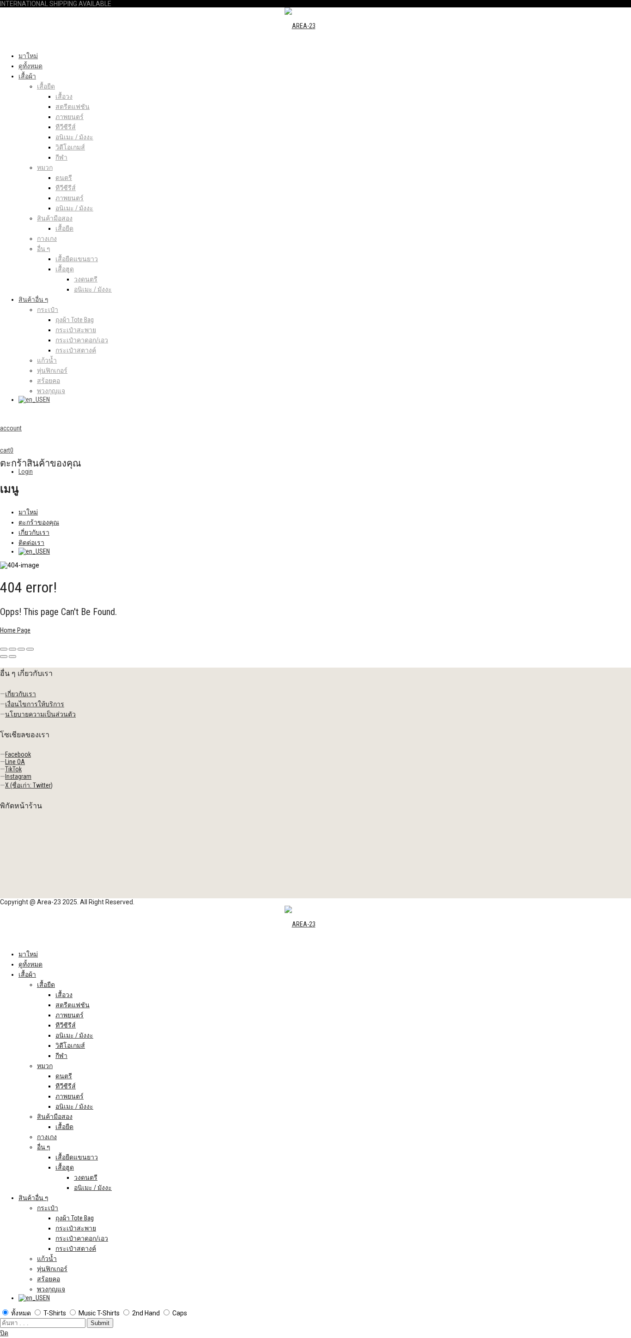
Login (25, 471)
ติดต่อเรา (31, 542)
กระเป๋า (47, 309)
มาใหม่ (28, 56)
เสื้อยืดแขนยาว (76, 259)
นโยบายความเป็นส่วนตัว (40, 714)
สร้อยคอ (48, 380)
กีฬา (61, 157)
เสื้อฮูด (64, 269)
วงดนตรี (85, 279)
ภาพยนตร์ (69, 116)
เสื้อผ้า (27, 76)
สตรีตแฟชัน (72, 106)
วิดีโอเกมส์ (70, 147)
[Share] (12, 649)
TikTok (13, 769)
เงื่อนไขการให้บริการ (34, 704)
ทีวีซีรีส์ (65, 127)
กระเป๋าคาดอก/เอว (81, 340)
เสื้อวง (64, 96)
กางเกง (47, 238)
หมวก (45, 167)
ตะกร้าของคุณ (38, 522)
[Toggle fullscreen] (21, 649)
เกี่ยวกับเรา (33, 532)
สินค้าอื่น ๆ (33, 299)
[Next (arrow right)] (12, 656)
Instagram (18, 776)
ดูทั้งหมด (30, 66)
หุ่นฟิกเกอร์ (52, 370)
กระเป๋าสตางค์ (75, 350)
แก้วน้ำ (47, 360)
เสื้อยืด (46, 86)
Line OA (15, 761)
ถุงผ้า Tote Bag (74, 319)
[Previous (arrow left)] (3, 656)
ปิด (4, 1333)
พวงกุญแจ (51, 390)
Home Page (15, 630)
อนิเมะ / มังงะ (74, 137)
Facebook (18, 754)
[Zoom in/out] (30, 649)
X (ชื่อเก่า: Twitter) (29, 785)
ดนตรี (63, 177)
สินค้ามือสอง (55, 218)
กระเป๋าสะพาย (75, 330)
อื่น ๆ (43, 248)
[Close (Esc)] (3, 649)
